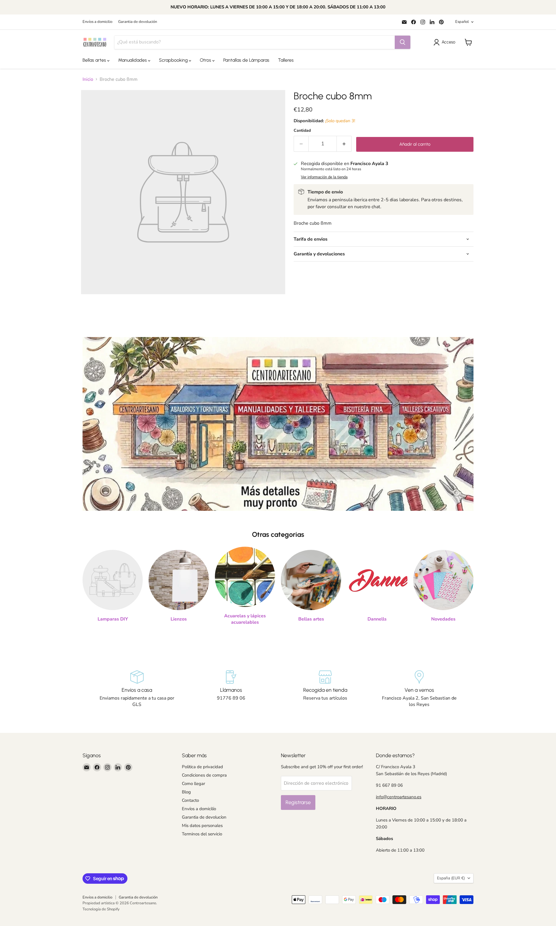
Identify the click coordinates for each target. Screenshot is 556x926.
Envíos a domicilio (97, 22)
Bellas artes (95, 60)
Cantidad (302, 130)
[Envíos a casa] (137, 689)
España (451, 878)
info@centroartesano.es (398, 797)
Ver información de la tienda (324, 177)
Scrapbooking (174, 60)
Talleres (286, 60)
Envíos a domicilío (199, 809)
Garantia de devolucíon (204, 817)
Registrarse (298, 802)
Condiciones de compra (204, 775)
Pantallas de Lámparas (246, 60)
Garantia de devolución (137, 22)
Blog (186, 792)
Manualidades (133, 60)
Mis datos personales (202, 825)
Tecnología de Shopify (101, 909)
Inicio (88, 79)
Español (462, 21)
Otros (206, 60)
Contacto (190, 800)
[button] (446, 42)
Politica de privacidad (202, 767)
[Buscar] (402, 42)
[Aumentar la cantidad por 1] (344, 144)
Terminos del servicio (202, 834)
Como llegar (193, 783)
